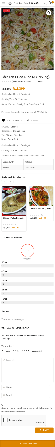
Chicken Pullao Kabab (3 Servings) (18, 218)
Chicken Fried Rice (14, 135)
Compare (34, 120)
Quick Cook (13, 139)
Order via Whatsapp (27, 443)
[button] (48, 12)
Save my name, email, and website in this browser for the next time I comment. (27, 410)
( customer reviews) (22, 81)
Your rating (7, 346)
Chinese (16, 131)
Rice (23, 131)
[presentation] (4, 181)
